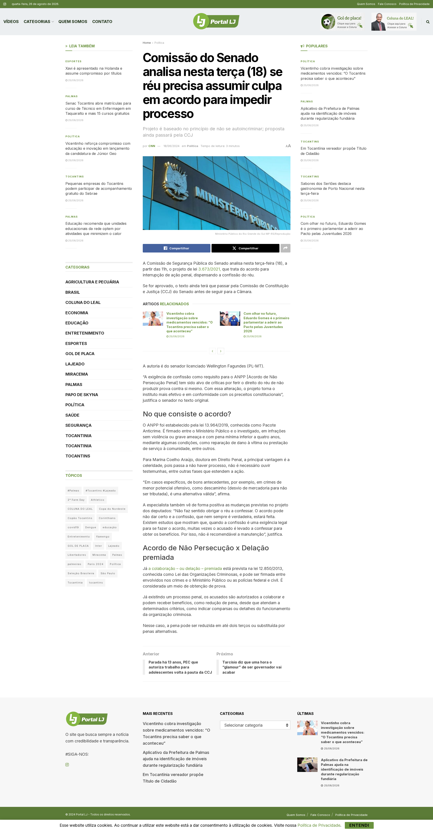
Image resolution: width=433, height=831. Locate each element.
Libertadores (77, 554)
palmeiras (74, 564)
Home (147, 42)
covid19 (73, 527)
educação (110, 527)
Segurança (78, 425)
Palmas (71, 96)
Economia (76, 312)
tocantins (96, 582)
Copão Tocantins (80, 518)
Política (159, 42)
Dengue (90, 527)
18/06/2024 (172, 146)
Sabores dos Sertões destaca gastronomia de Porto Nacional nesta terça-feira (332, 188)
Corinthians (107, 518)
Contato (102, 21)
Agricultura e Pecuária (92, 282)
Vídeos (11, 21)
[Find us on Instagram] (4, 4)
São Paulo (108, 573)
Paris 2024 (96, 564)
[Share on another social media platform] (285, 248)
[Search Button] (428, 21)
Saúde (72, 415)
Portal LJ (82, 814)
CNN (151, 146)
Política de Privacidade (414, 4)
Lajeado (75, 364)
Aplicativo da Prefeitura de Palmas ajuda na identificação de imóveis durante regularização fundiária (330, 113)
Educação (76, 323)
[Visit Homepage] (216, 21)
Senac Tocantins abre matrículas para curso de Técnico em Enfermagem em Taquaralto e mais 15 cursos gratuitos (98, 108)
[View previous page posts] (212, 351)
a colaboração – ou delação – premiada (185, 568)
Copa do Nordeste (112, 508)
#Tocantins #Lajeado (101, 490)
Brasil (72, 292)
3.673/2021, (209, 269)
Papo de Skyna (81, 394)
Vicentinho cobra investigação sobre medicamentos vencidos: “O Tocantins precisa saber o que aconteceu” (189, 322)
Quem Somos (366, 4)
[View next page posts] (220, 351)
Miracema (76, 374)
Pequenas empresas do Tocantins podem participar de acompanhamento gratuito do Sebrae (98, 188)
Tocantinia (78, 435)
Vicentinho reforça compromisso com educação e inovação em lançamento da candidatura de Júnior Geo (97, 148)
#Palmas (73, 490)
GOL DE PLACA (79, 353)
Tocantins (74, 176)
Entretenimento (84, 333)
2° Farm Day (76, 499)
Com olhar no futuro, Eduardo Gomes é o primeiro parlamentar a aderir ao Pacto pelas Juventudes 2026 (266, 322)
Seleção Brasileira (81, 573)
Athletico (97, 499)
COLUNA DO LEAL (83, 302)
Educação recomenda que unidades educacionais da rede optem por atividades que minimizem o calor (96, 228)
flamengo (103, 536)
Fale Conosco (387, 4)
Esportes (73, 61)
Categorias (37, 21)
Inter (98, 545)
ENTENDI (359, 825)
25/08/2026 (176, 336)
